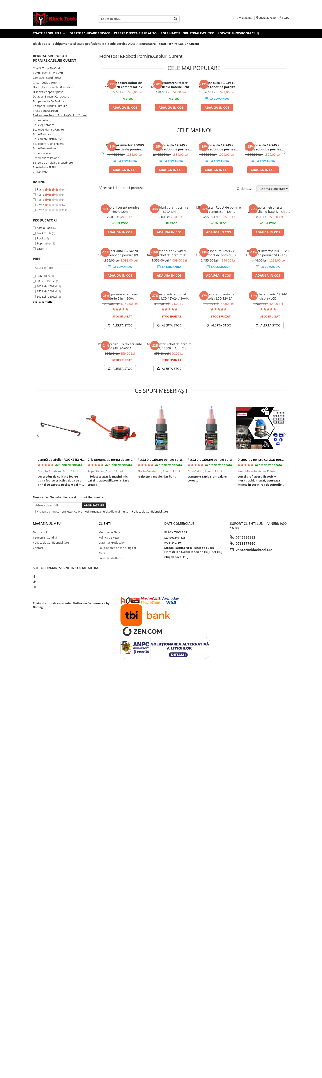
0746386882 (245, 537)
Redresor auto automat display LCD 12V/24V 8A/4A (169, 296)
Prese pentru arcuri (45, 111)
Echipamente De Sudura (48, 101)
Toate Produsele (47, 33)
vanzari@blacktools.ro (253, 550)
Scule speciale (42, 153)
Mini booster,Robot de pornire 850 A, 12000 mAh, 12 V (169, 346)
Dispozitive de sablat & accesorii (53, 87)
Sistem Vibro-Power (45, 158)
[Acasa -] (55, 19)
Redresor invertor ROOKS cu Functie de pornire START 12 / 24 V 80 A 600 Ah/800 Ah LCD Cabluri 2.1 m (125, 147)
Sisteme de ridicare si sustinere (53, 162)
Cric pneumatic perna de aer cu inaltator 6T (120, 459)
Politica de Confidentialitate (150, 511)
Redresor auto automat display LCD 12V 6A (218, 296)
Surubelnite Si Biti (44, 167)
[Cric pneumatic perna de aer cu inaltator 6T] (111, 428)
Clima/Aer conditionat (47, 78)
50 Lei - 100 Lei (46, 281)
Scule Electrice (42, 134)
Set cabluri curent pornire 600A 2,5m (120, 209)
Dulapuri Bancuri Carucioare (51, 96)
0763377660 (245, 543)
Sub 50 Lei (43, 276)
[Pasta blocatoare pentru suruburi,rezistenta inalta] (211, 428)
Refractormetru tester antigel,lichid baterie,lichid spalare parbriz (171, 85)
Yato (40, 249)
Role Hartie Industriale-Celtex (187, 33)
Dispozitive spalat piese (48, 92)
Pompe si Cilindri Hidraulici (50, 106)
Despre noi (40, 532)
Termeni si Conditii (45, 537)
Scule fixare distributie (47, 139)
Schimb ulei (40, 120)
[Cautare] (176, 19)
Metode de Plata (109, 532)
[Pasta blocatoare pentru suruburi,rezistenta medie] (161, 428)
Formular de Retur (110, 558)
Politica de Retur (109, 537)
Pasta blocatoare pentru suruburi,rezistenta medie (176, 459)
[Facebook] (34, 577)
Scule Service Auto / (123, 44)
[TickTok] (34, 582)
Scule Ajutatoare (43, 125)
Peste (41, 189)
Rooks (41, 238)
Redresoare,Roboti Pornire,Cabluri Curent (60, 115)
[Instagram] (34, 587)
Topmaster (44, 243)
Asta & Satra (45, 228)
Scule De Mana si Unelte (48, 129)
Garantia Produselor (112, 542)
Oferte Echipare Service (89, 33)
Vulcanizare (40, 172)
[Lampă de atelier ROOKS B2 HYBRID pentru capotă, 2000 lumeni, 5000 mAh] (61, 428)
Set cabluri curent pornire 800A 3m (169, 209)
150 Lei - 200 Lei (47, 291)
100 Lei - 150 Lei (47, 286)
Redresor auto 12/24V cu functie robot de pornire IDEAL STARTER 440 (216, 85)
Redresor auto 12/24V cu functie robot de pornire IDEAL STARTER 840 (170, 147)
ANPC (102, 553)
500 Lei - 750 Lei (47, 296)
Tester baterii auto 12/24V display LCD (268, 296)
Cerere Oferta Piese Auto (135, 33)
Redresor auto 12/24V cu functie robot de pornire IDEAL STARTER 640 (262, 147)
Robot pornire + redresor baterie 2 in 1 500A (120, 296)
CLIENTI (105, 523)
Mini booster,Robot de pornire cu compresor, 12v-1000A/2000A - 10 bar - (124, 85)
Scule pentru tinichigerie (48, 144)
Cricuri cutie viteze (45, 82)
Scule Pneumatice (44, 148)
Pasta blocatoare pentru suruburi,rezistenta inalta (225, 459)
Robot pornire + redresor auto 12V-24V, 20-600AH (120, 346)
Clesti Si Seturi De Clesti (48, 73)
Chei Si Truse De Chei (46, 68)
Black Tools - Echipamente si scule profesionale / (70, 44)
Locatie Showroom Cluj (238, 33)
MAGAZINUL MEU (47, 523)
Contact (38, 548)
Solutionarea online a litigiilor (117, 548)
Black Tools (44, 233)
